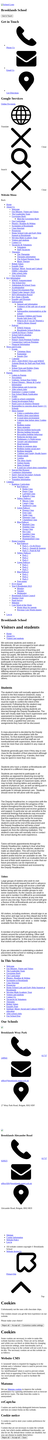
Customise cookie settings (32, 1325)
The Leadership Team (21, 214)
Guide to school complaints (23, 399)
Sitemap (9, 1235)
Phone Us (10, 47)
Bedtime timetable (24, 451)
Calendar (15, 358)
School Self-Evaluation (21, 335)
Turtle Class (27, 515)
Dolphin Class (28, 527)
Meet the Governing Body (28, 219)
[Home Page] (7, 4)
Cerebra (20, 458)
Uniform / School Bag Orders (24, 380)
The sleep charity (24, 460)
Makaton (15, 603)
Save (24, 1438)
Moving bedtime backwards (29, 430)
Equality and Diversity (21, 299)
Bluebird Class (28, 536)
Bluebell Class (28, 524)
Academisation (18, 287)
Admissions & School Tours (23, 285)
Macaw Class (28, 501)
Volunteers (21, 247)
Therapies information (26, 257)
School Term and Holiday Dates (25, 368)
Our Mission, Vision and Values (25, 212)
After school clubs (19, 273)
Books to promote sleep (27, 446)
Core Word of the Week (22, 605)
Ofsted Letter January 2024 (23, 292)
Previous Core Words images (29, 610)
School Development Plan (23, 290)
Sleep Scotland (23, 465)
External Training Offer (21, 370)
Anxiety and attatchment (27, 441)
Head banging (23, 444)
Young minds (22, 456)
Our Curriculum (18, 221)
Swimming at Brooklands (22, 226)
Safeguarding (17, 302)
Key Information (13, 278)
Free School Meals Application (25, 394)
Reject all (5, 1325)
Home (9, 204)
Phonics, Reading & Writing (23, 223)
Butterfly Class (28, 496)
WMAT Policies (24, 328)
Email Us (10, 70)
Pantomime (22, 354)
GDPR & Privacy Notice (22, 332)
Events (14, 349)
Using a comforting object (28, 413)
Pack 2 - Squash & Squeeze (34, 548)
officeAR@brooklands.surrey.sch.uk (16, 1183)
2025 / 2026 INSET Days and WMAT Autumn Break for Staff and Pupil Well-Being (28, 363)
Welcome (16, 209)
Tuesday (20, 591)
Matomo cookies (15, 1389)
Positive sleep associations (28, 415)
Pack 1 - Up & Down (31, 546)
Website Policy (12, 1240)
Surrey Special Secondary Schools (26, 475)
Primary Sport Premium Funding (25, 340)
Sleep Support (18, 411)
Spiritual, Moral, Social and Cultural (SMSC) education (27, 269)
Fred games (22, 581)
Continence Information (22, 472)
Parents (9, 373)
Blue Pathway (23, 522)
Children (10, 482)
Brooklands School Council (23, 595)
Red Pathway (22, 486)
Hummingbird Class (30, 539)
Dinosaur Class (28, 517)
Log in (9, 614)
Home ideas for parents (27, 607)
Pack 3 (25, 560)
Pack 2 (25, 558)
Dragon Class (28, 510)
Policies (15, 325)
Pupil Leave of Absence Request (25, 403)
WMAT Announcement (22, 280)
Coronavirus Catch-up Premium (25, 342)
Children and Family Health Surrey (32, 453)
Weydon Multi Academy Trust (24, 238)
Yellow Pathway (24, 498)
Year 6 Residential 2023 (22, 586)
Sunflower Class (29, 505)
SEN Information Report (22, 294)
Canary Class (28, 503)
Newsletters (17, 377)
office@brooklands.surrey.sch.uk (15, 1081)
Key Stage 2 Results (20, 297)
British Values (17, 264)
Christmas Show (24, 351)
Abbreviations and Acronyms (24, 387)
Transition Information (21, 479)
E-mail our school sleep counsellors (32, 467)
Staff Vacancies (23, 249)
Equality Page (17, 266)
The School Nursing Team (28, 259)
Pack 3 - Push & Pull (31, 550)
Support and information (27, 304)
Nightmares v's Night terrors (29, 439)
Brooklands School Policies (28, 330)
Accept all (16, 1325)
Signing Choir (18, 598)
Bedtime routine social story (29, 449)
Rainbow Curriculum (21, 484)
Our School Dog (19, 276)
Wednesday (22, 593)
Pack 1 (25, 555)
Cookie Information (14, 1237)
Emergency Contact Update (23, 392)
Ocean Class (27, 529)
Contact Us (16, 242)
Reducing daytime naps (27, 437)
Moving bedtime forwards (28, 432)
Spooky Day (22, 356)
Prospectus (16, 230)
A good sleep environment (28, 418)
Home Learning (18, 541)
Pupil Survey (17, 600)
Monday (20, 588)
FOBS (14, 396)
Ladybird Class (28, 494)
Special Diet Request (20, 470)
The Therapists (23, 254)
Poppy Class (27, 491)
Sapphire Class (28, 534)
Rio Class (26, 531)
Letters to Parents (19, 375)
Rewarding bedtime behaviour (30, 434)
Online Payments (8, 104)
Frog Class (26, 513)
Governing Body (19, 216)
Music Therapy (23, 261)
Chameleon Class (29, 520)
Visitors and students (20, 240)
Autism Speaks (23, 463)
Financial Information (21, 344)
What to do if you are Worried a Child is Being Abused (30, 322)
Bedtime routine (24, 425)
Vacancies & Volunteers (22, 245)
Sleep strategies (23, 427)
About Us (10, 207)
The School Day (19, 283)
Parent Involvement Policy (23, 401)
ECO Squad (17, 584)
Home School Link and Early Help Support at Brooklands (26, 234)
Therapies (16, 252)
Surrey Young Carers (20, 477)
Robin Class (27, 489)
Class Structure (18, 228)
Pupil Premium (18, 337)
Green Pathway (23, 508)
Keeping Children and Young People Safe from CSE (29, 317)
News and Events (13, 347)
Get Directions (12, 93)
